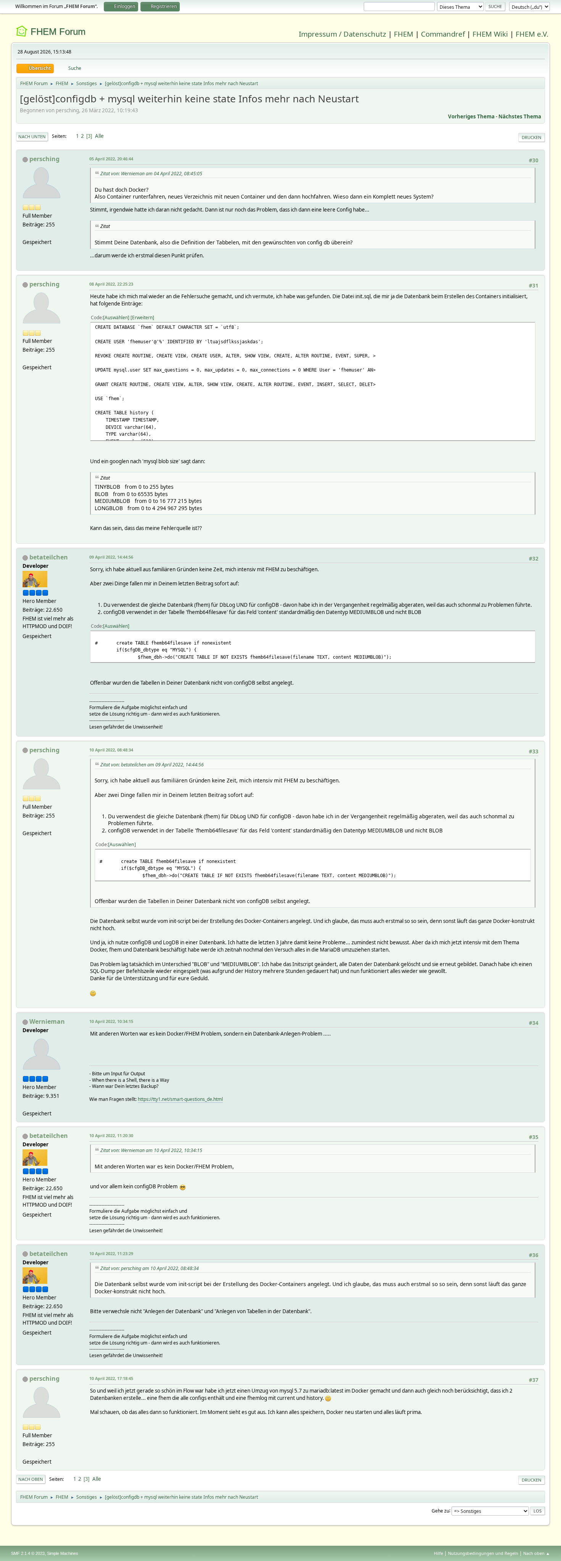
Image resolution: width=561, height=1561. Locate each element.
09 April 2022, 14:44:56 (111, 557)
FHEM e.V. (532, 34)
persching (44, 159)
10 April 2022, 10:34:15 (111, 1021)
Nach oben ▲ (536, 1553)
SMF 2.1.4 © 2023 (28, 1553)
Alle (99, 136)
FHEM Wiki (490, 34)
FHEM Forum (58, 31)
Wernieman (47, 1021)
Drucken (532, 137)
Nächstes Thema (519, 116)
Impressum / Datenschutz (342, 34)
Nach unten (32, 136)
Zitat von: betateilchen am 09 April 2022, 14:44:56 (152, 764)
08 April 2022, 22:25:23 (111, 284)
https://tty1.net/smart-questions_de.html (180, 1099)
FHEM (403, 34)
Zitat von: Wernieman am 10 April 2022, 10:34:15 (151, 1150)
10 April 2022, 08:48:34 (111, 750)
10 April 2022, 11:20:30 (111, 1135)
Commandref (443, 34)
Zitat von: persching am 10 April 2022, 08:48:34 (149, 1268)
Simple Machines (62, 1553)
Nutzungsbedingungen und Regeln (483, 1553)
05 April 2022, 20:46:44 (111, 159)
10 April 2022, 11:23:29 (111, 1253)
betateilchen (48, 557)
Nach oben (30, 1479)
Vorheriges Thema (471, 116)
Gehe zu (440, 1510)
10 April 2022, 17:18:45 (111, 1378)
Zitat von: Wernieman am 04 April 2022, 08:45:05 (151, 173)
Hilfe (438, 1553)
